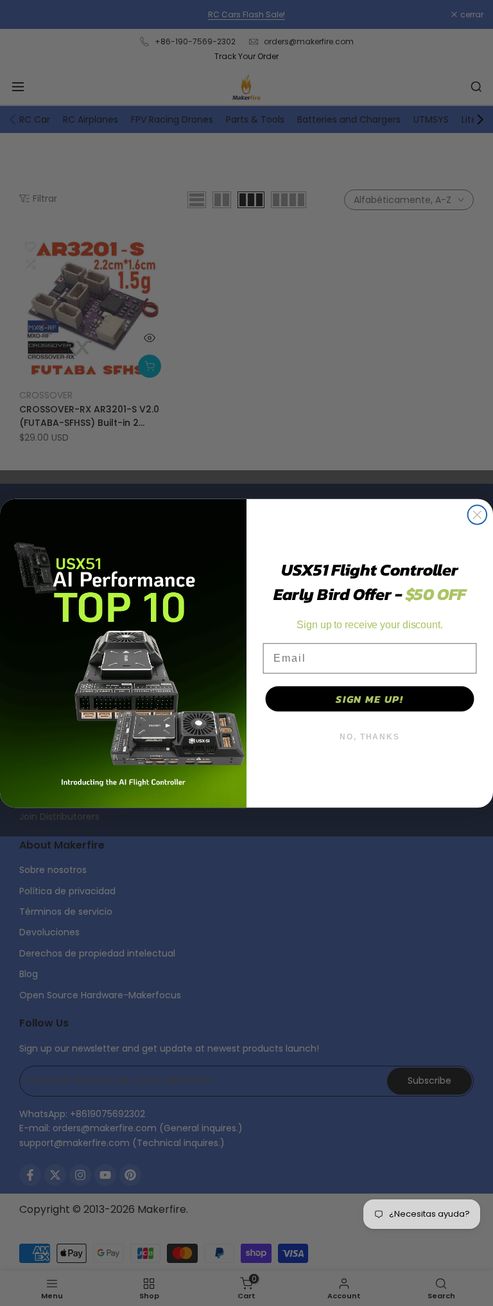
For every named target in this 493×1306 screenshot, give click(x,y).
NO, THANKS (370, 736)
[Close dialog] (477, 514)
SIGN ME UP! (370, 699)
